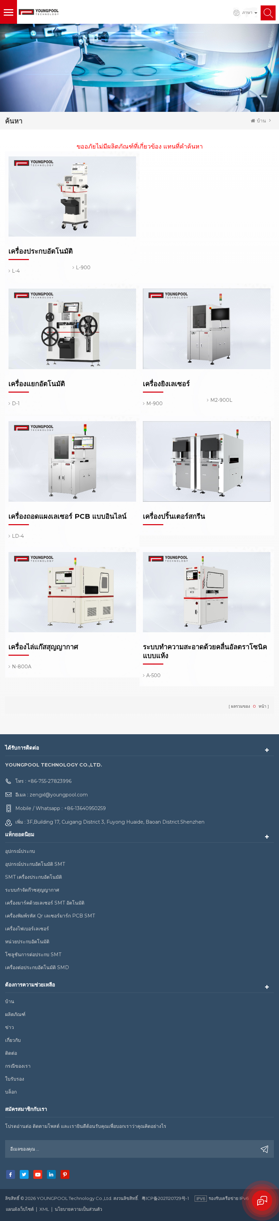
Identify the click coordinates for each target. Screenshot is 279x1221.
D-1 (16, 403)
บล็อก (11, 1092)
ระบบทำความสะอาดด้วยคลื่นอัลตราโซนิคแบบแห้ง (205, 651)
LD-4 (18, 536)
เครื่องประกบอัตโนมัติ (41, 251)
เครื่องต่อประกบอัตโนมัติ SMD (37, 967)
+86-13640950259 (85, 808)
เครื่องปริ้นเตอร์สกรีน (174, 516)
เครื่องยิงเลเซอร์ (166, 384)
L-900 (83, 267)
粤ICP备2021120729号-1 (165, 1198)
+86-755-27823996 (49, 781)
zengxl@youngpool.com (59, 795)
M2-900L (221, 400)
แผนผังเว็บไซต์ (20, 1209)
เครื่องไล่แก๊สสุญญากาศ (43, 647)
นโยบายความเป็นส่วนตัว (78, 1209)
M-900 (154, 403)
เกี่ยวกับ (13, 1040)
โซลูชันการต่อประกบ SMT (33, 954)
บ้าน (261, 121)
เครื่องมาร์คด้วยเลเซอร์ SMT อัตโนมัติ (44, 903)
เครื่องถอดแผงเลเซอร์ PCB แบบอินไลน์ (68, 516)
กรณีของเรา (18, 1066)
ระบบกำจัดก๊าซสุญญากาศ (32, 890)
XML (44, 1209)
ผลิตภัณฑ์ (15, 1014)
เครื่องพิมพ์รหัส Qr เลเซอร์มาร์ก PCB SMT (50, 916)
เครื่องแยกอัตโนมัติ (37, 384)
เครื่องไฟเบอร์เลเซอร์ (27, 929)
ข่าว (9, 1027)
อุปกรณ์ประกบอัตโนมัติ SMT (35, 864)
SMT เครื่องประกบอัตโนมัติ (33, 877)
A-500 (153, 675)
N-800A (21, 667)
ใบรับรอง (14, 1079)
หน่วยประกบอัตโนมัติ (27, 942)
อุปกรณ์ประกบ (20, 851)
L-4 (16, 271)
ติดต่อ (11, 1053)
